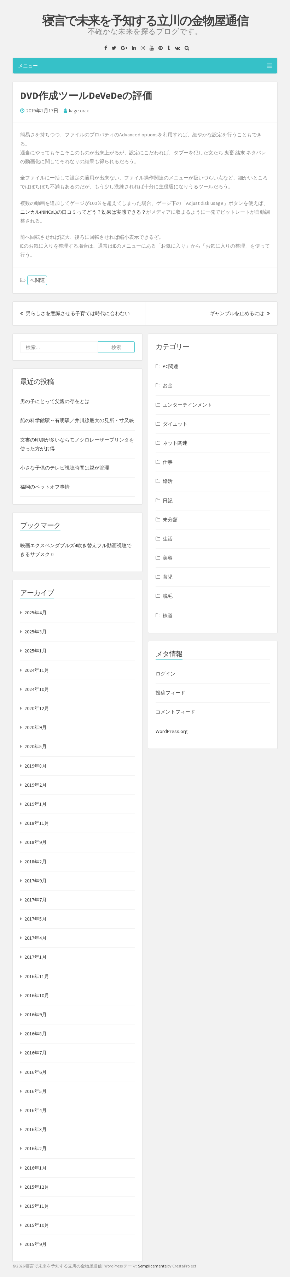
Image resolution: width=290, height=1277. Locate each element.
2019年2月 (35, 785)
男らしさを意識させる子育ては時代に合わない (77, 313)
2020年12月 (36, 708)
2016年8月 (35, 1033)
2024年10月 (36, 689)
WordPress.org (172, 731)
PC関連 (37, 280)
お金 (168, 385)
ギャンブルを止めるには (240, 313)
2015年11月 (36, 1206)
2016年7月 (35, 1053)
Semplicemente (152, 1266)
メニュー (28, 66)
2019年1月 (35, 804)
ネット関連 (175, 443)
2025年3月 (35, 631)
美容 (168, 558)
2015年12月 (36, 1187)
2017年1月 (35, 957)
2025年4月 (35, 612)
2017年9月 (35, 880)
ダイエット (175, 424)
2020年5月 (35, 746)
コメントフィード (175, 712)
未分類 (170, 519)
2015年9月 (35, 1244)
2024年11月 (36, 670)
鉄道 (168, 615)
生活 (168, 539)
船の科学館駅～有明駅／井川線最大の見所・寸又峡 (77, 420)
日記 (168, 500)
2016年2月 (35, 1148)
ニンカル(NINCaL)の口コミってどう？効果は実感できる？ (83, 212)
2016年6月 (35, 1072)
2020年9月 (35, 727)
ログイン (165, 673)
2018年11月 (36, 823)
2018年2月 (35, 861)
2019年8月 (35, 766)
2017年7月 (35, 900)
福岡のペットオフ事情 (45, 487)
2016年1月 (35, 1168)
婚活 (168, 481)
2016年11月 (36, 976)
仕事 (168, 462)
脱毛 (168, 596)
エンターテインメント (187, 405)
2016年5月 (35, 1091)
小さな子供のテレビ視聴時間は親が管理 (64, 468)
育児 (168, 577)
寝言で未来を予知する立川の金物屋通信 (145, 20)
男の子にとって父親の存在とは (54, 401)
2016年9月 (35, 1014)
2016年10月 (36, 995)
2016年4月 (35, 1110)
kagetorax (79, 110)
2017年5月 (35, 919)
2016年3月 (35, 1129)
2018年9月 (35, 842)
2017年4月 (35, 938)
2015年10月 (36, 1225)
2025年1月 (35, 651)
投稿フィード (170, 693)
